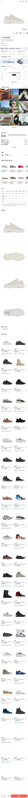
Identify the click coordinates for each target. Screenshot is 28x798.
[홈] (23, 1)
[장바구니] (26, 1)
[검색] (20, 1)
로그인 (14, 74)
